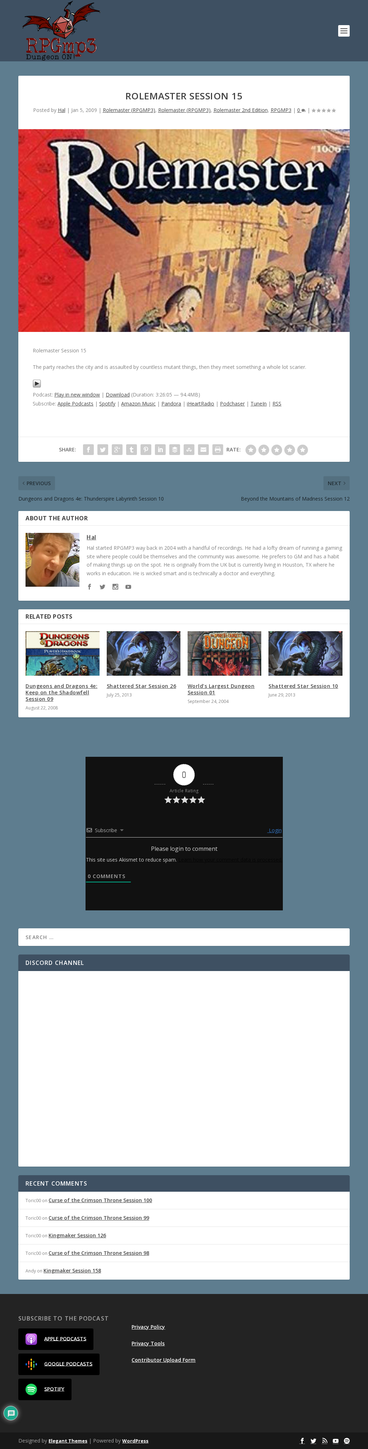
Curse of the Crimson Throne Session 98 (99, 1252)
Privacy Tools (148, 1343)
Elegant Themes (68, 1441)
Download (118, 394)
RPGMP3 (281, 110)
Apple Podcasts (75, 403)
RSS (276, 403)
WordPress (135, 1441)
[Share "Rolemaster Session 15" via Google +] (117, 449)
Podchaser (232, 403)
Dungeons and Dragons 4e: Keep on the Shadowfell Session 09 (61, 692)
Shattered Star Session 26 (141, 686)
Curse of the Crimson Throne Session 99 (99, 1217)
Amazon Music (138, 403)
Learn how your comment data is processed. (230, 859)
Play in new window (77, 394)
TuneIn (258, 403)
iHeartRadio (200, 403)
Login (274, 830)
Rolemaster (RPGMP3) (129, 110)
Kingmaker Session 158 (72, 1270)
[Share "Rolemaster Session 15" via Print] (218, 449)
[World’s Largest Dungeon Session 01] (224, 653)
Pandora (171, 403)
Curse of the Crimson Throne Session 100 (100, 1200)
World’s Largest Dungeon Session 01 (221, 689)
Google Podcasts (68, 1363)
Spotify (107, 403)
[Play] (37, 386)
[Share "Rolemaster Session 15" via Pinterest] (146, 449)
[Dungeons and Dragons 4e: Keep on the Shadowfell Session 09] (62, 653)
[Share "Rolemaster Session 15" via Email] (203, 449)
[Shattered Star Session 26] (143, 653)
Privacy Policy (148, 1326)
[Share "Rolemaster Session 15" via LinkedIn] (160, 449)
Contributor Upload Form (164, 1359)
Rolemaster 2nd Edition (240, 110)
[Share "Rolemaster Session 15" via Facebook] (88, 449)
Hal (61, 110)
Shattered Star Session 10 (303, 686)
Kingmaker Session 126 (77, 1235)
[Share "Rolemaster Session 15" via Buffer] (174, 449)
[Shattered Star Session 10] (305, 653)
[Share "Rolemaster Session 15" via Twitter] (103, 449)
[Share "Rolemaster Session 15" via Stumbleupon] (189, 449)
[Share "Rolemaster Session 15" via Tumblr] (131, 449)
